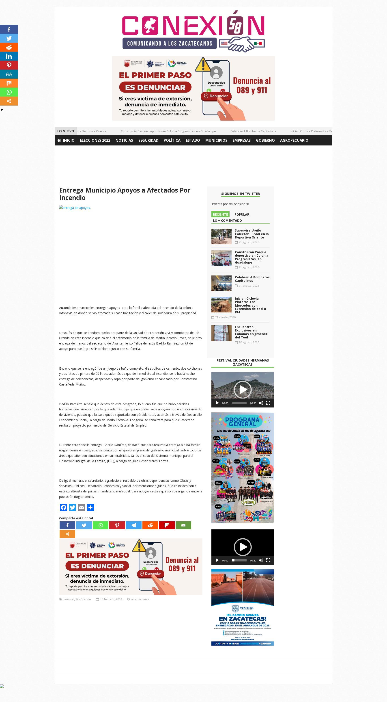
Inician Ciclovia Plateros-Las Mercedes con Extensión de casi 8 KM (328, 131)
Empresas (242, 140)
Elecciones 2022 (95, 140)
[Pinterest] (117, 525)
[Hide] (2, 110)
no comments (140, 599)
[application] (242, 389)
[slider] (239, 403)
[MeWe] (9, 74)
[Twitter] (84, 525)
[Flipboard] (167, 525)
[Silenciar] (261, 403)
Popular (241, 214)
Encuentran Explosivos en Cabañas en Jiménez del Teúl (251, 332)
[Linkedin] (9, 56)
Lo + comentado (227, 220)
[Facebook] (67, 525)
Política (172, 140)
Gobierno (265, 140)
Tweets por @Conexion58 (230, 204)
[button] (243, 390)
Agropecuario (294, 140)
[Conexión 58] (193, 31)
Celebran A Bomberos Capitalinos (246, 131)
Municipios (216, 140)
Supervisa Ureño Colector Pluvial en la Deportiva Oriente (252, 233)
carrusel (68, 599)
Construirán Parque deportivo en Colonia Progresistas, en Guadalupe (161, 131)
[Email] (183, 525)
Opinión (65, 150)
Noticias (124, 140)
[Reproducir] (217, 403)
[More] (67, 534)
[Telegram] (134, 525)
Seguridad (148, 140)
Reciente (220, 214)
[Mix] (9, 83)
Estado (193, 140)
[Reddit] (150, 525)
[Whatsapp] (100, 525)
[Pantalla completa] (268, 403)
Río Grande (83, 599)
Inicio (69, 140)
